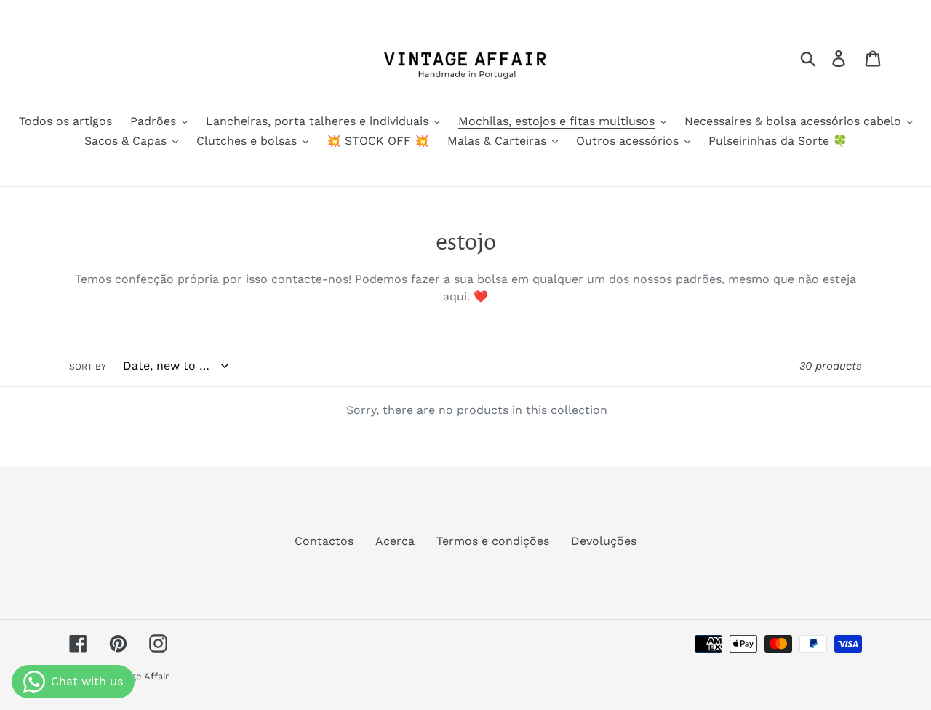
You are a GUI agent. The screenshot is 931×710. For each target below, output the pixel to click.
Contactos (324, 541)
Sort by (87, 367)
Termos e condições (492, 541)
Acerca (395, 541)
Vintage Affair (138, 676)
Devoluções (603, 541)
